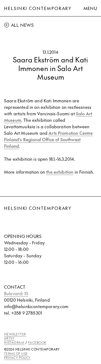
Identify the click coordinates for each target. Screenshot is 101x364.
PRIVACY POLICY (17, 357)
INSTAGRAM (14, 342)
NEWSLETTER (15, 334)
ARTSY (9, 338)
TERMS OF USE (16, 353)
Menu (90, 8)
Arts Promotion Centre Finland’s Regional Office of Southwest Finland (48, 139)
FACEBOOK (37, 342)
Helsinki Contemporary (38, 8)
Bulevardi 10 (16, 293)
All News (22, 25)
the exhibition (59, 172)
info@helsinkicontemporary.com (36, 306)
